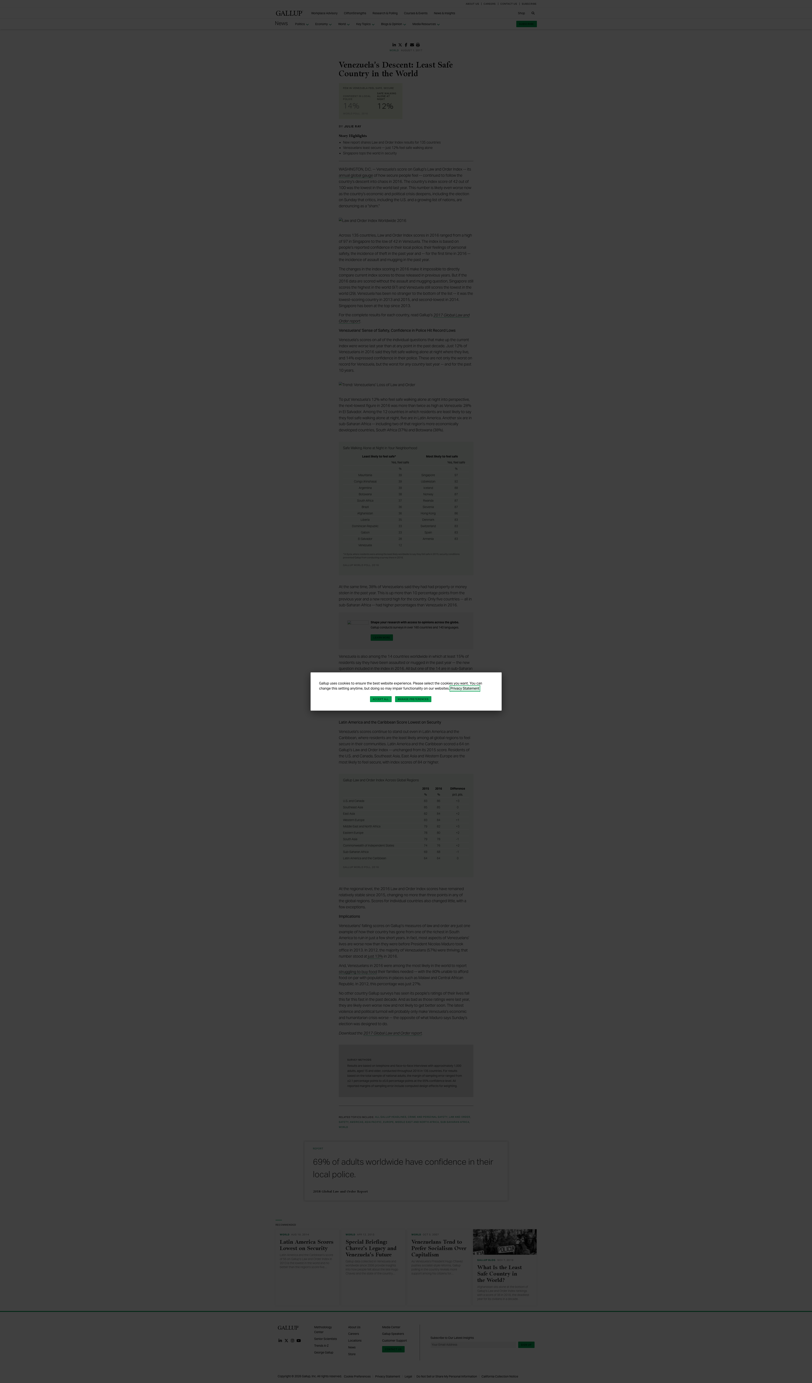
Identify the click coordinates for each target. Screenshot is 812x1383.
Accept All (381, 699)
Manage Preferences (413, 699)
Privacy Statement (464, 688)
